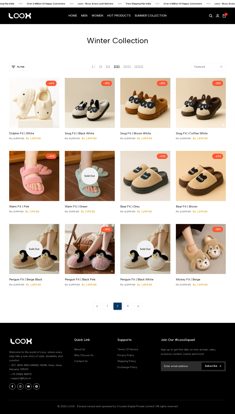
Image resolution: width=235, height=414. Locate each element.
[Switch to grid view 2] (101, 67)
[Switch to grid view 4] (116, 67)
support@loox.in (21, 378)
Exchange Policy (127, 367)
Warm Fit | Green (76, 206)
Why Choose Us (83, 355)
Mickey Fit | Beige (188, 279)
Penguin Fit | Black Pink (80, 279)
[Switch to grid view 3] (108, 67)
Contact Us (81, 361)
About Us (79, 349)
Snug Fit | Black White (79, 133)
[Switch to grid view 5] (127, 67)
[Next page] (138, 306)
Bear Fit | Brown (186, 206)
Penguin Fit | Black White (136, 279)
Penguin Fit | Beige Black (25, 279)
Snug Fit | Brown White (135, 133)
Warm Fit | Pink (19, 206)
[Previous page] (97, 306)
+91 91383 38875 (21, 374)
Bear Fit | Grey (130, 206)
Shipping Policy (127, 361)
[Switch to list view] (93, 67)
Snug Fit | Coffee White (192, 133)
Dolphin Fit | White (21, 133)
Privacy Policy (126, 355)
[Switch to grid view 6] (139, 67)
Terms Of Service (128, 349)
